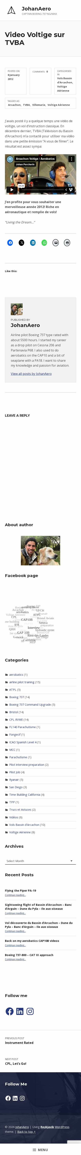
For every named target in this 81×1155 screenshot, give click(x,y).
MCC (12, 750)
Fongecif (14, 734)
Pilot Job (14, 772)
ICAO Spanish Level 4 (22, 742)
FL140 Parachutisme (22, 727)
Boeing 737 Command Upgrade (30, 704)
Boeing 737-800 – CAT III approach (29, 955)
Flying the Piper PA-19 (20, 890)
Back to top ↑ (26, 1132)
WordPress (62, 1127)
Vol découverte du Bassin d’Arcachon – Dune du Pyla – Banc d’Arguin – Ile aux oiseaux (39, 925)
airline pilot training (21, 682)
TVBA (26, 105)
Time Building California (24, 794)
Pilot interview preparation (26, 765)
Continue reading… (15, 895)
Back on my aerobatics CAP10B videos (32, 941)
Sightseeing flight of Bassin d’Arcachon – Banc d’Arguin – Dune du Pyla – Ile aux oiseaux (38, 907)
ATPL (12, 689)
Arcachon (14, 105)
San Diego (16, 787)
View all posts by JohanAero (31, 374)
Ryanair (14, 779)
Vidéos (13, 817)
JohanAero (36, 9)
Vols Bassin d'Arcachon (24, 825)
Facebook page (21, 575)
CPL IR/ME (16, 719)
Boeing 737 (16, 697)
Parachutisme (18, 757)
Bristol (13, 712)
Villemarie (38, 105)
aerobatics (16, 674)
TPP (12, 802)
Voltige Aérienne (59, 105)
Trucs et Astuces (20, 809)
